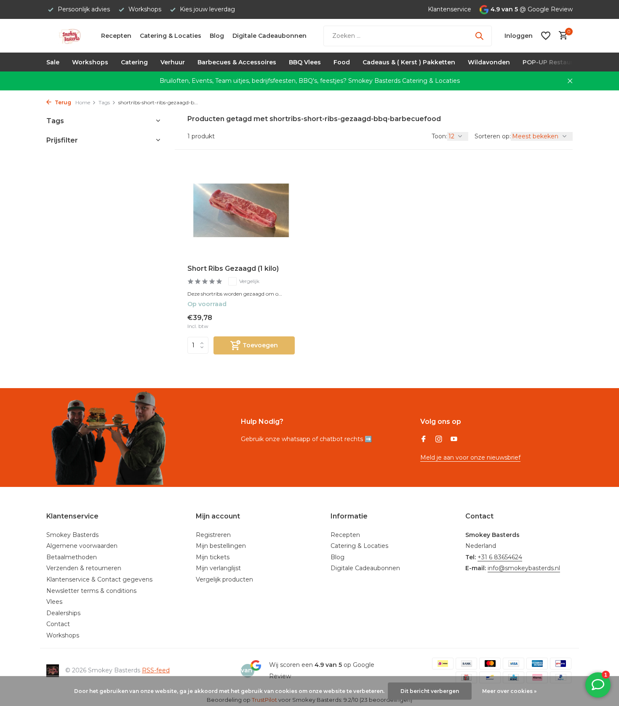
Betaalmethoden (71, 557)
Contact (58, 624)
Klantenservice (449, 9)
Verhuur (172, 62)
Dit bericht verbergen (429, 691)
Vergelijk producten (224, 579)
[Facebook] (423, 440)
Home (82, 102)
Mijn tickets (212, 557)
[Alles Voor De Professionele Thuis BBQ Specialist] (69, 36)
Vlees (54, 602)
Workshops (90, 62)
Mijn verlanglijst (218, 568)
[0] (561, 36)
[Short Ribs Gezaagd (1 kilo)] (241, 210)
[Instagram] (438, 440)
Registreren (213, 535)
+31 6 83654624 (500, 557)
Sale (52, 62)
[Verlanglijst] (545, 35)
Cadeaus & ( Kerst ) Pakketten (409, 62)
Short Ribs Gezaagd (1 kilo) (233, 268)
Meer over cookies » (509, 691)
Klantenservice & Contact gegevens (99, 579)
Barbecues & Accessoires (236, 62)
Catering (134, 62)
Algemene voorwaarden (81, 546)
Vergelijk (249, 281)
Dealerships (63, 613)
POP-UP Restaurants (555, 62)
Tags (104, 102)
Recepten (116, 36)
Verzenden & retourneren (83, 568)
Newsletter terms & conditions (91, 591)
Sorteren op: (493, 136)
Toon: (439, 136)
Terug (62, 102)
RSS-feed (156, 670)
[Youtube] (454, 440)
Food (342, 62)
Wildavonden (489, 62)
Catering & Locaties (170, 36)
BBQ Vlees (305, 62)
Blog (217, 36)
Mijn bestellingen (221, 546)
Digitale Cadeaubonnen (269, 36)
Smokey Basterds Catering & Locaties (404, 81)
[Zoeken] (479, 36)
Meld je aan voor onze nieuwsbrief (470, 457)
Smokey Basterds (72, 535)
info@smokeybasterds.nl (524, 568)
